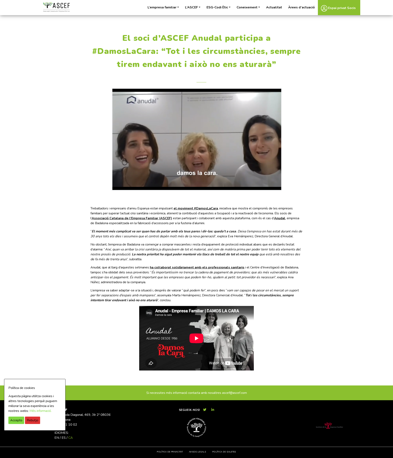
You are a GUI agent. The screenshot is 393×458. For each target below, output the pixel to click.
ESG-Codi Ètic (217, 7)
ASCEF (56, 7)
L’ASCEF (191, 7)
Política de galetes (224, 451)
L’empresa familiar (162, 7)
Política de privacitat (170, 451)
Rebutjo (32, 420)
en (56, 437)
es (64, 437)
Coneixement (247, 7)
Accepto (16, 420)
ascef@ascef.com (234, 393)
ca (70, 437)
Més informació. (40, 411)
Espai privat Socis (341, 8)
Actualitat (274, 7)
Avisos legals (197, 451)
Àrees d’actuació (301, 7)
